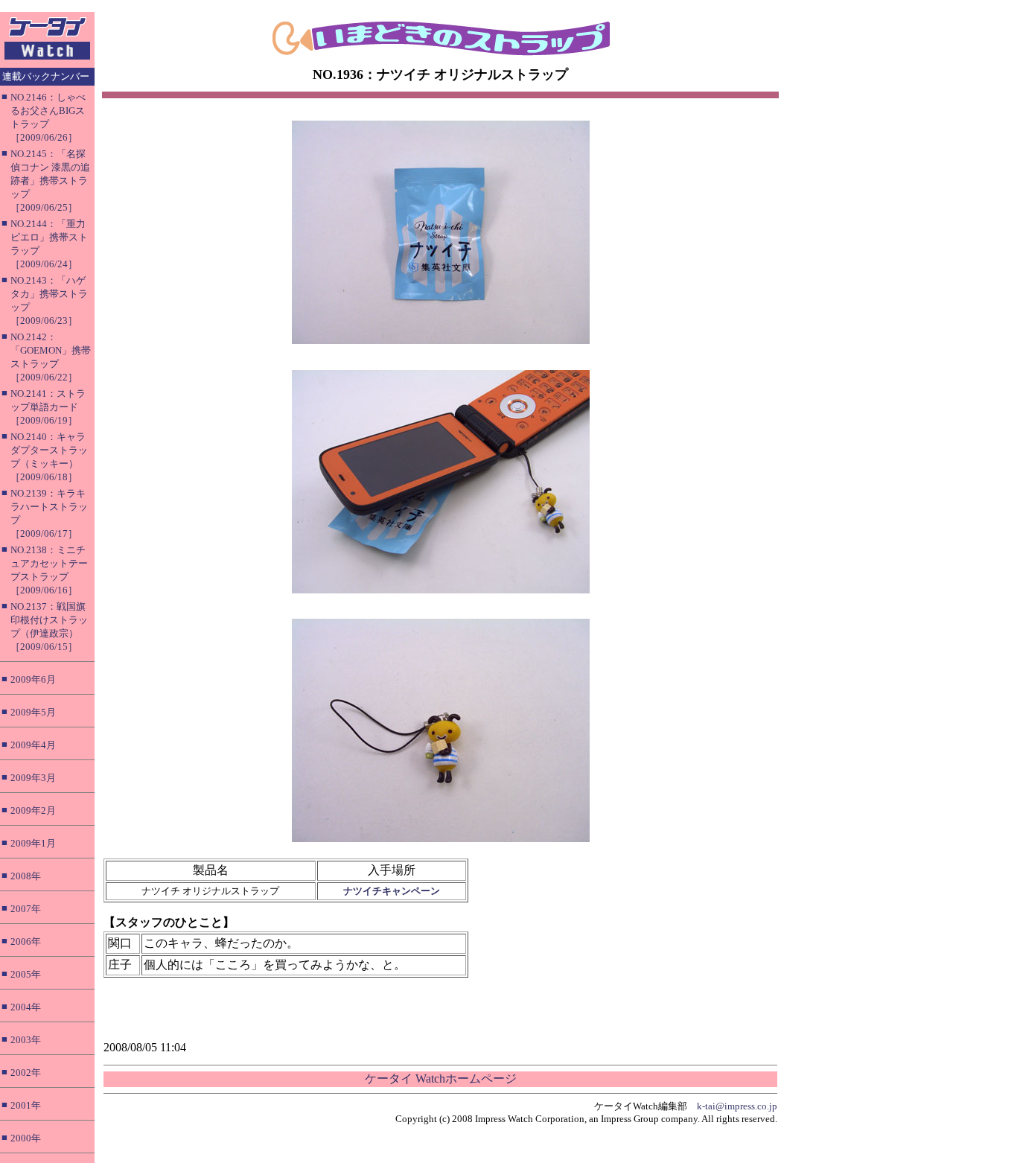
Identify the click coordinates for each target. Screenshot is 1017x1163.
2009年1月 (33, 843)
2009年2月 (33, 810)
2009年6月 (33, 679)
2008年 (25, 876)
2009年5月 (33, 712)
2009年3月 (33, 777)
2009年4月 (33, 745)
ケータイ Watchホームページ (441, 1078)
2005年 (25, 974)
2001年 (25, 1105)
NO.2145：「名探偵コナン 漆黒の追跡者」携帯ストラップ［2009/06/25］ (50, 180)
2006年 (25, 941)
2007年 (25, 908)
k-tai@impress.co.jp (737, 1106)
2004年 (25, 1007)
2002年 (25, 1072)
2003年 (25, 1039)
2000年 (25, 1138)
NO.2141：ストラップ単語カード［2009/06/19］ (48, 407)
